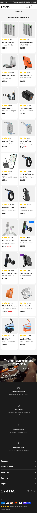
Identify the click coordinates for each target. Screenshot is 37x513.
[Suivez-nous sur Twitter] (25, 491)
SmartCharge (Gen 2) (26, 273)
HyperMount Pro (25, 240)
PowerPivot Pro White (8, 241)
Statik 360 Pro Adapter (7, 108)
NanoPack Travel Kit (8, 75)
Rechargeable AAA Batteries (26, 43)
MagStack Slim (8, 207)
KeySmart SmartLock (6, 174)
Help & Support (7, 467)
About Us (5, 472)
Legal (3, 484)
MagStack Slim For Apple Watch (27, 141)
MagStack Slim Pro (27, 174)
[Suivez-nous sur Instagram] (28, 491)
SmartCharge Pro (26, 75)
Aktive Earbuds (25, 306)
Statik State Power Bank (8, 306)
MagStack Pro (25, 339)
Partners (4, 478)
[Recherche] (26, 6)
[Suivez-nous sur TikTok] (35, 491)
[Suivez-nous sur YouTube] (31, 491)
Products (5, 461)
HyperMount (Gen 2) (9, 273)
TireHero (23, 207)
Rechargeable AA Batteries (8, 43)
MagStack (6, 339)
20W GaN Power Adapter (26, 108)
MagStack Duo (7, 141)
